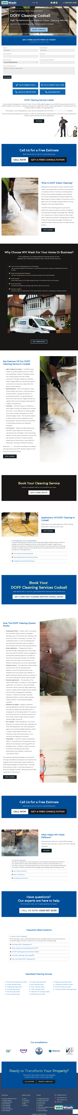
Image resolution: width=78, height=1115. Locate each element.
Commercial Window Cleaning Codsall (65, 989)
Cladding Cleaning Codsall (14, 987)
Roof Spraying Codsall (13, 991)
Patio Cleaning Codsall (13, 994)
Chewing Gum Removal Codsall (64, 984)
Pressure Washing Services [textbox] (10, 62)
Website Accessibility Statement (46, 1107)
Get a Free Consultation (48, 159)
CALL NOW (19, 159)
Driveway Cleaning (7, 1108)
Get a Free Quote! (39, 341)
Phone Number (7, 54)
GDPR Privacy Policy (43, 1100)
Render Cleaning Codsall (14, 984)
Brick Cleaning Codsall (37, 984)
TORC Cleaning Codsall (37, 989)
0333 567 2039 (70, 3)
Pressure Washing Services (10, 1098)
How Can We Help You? (9, 66)
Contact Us (26, 1102)
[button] (33, 2)
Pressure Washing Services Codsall (17, 982)
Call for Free (29, 1081)
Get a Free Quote (39, 597)
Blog (24, 1103)
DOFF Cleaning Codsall (37, 987)
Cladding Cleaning (7, 1102)
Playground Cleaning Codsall (63, 982)
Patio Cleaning (6, 1107)
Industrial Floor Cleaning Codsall (40, 991)
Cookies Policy (41, 1102)
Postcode (42, 54)
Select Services (7, 60)
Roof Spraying (6, 1105)
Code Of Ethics (42, 1108)
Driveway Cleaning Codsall (38, 982)
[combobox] (20, 62)
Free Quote (26, 1100)
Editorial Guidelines (43, 1110)
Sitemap (25, 1105)
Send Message (7, 77)
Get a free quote (39, 492)
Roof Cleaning (6, 1103)
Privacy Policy (41, 1103)
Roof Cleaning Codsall (13, 989)
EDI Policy (40, 1105)
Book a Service (39, 29)
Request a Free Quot (46, 1081)
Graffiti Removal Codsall (38, 994)
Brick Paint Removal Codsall (63, 987)
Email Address (44, 48)
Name (5, 48)
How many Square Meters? (47, 60)
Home (25, 1098)
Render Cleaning (7, 1100)
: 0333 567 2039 (39, 910)
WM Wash (39, 121)
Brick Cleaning (6, 1110)
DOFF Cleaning (48, 229)
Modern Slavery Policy (43, 1098)
